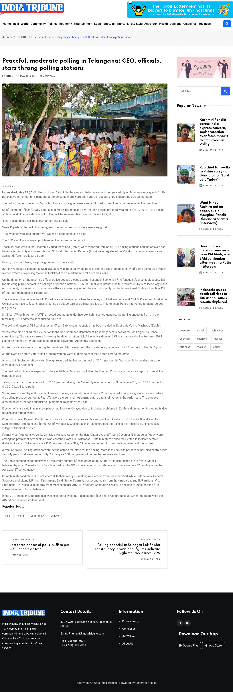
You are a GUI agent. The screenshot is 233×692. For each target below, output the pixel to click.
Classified (190, 23)
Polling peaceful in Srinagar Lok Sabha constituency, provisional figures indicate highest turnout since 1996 (127, 549)
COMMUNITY (37, 515)
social (216, 346)
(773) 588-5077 (75, 641)
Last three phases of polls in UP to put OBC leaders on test (39, 547)
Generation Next (145, 683)
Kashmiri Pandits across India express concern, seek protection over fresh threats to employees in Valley (214, 132)
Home (7, 23)
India (16, 23)
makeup (201, 346)
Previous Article (23, 539)
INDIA (8, 515)
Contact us (129, 628)
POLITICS (27, 37)
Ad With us (128, 636)
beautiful (185, 330)
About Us (127, 643)
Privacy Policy (130, 621)
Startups (109, 23)
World (25, 23)
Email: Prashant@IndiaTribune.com (82, 633)
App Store (215, 645)
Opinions (175, 23)
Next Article (149, 539)
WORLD (20, 515)
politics (218, 338)
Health (163, 23)
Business (204, 23)
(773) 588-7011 (76, 645)
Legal (98, 23)
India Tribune (109, 683)
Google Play (190, 645)
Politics (53, 23)
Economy (65, 23)
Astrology (150, 23)
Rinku (9, 76)
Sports (120, 23)
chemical (185, 338)
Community (38, 23)
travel (200, 330)
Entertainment (83, 23)
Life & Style (135, 23)
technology (217, 330)
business (185, 346)
